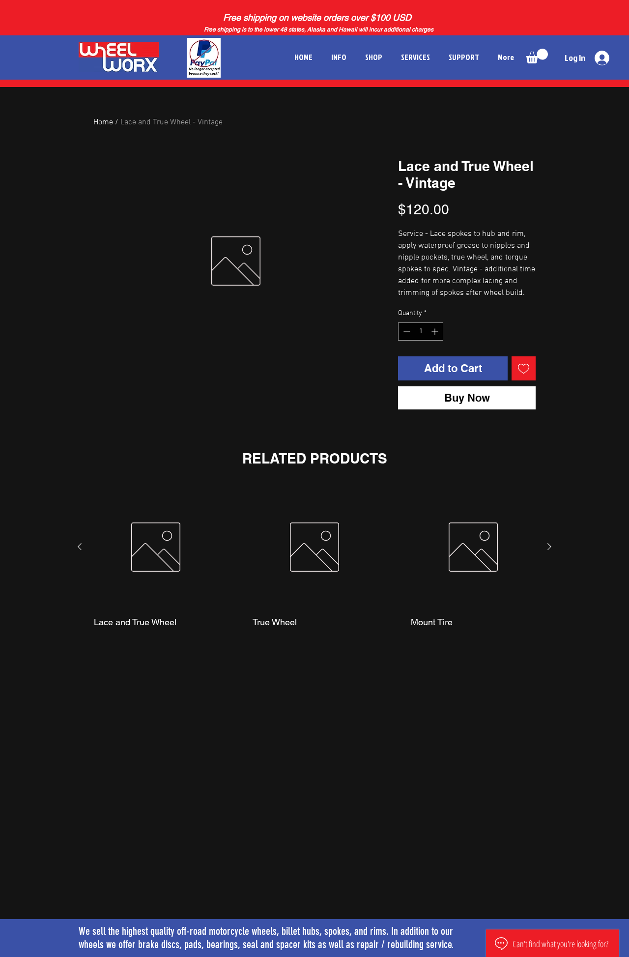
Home (103, 122)
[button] (537, 56)
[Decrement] (406, 331)
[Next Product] (549, 546)
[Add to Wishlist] (524, 368)
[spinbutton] (420, 331)
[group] (314, 567)
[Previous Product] (80, 546)
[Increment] (435, 331)
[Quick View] (156, 547)
